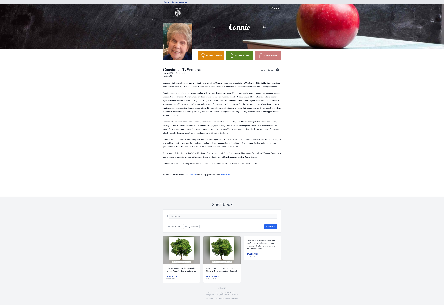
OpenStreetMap (224, 298)
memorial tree (191, 174)
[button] (181, 250)
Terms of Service (228, 295)
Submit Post (270, 226)
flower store (225, 174)
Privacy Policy (215, 295)
